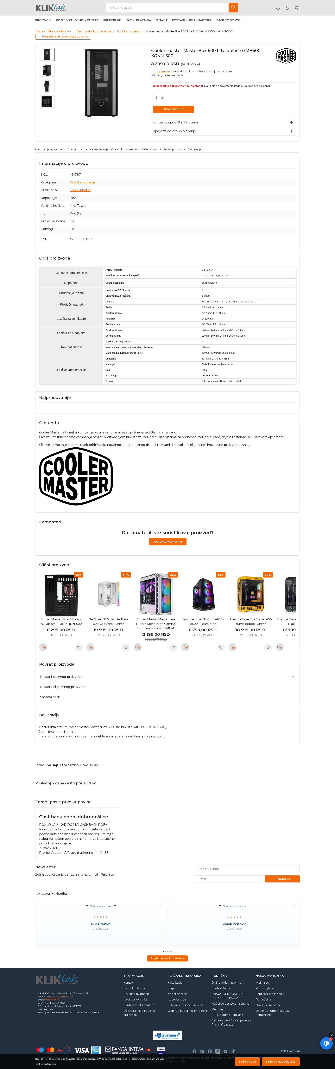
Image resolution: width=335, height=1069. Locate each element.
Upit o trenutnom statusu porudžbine (273, 1013)
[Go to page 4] (169, 951)
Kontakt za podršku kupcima (175, 122)
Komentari (132, 149)
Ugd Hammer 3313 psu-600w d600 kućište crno (203, 621)
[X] (218, 1051)
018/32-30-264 (53, 996)
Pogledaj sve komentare (167, 958)
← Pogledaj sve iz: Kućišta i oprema (63, 36)
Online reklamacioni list (227, 982)
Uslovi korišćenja (134, 988)
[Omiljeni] (278, 8)
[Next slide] (292, 612)
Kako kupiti (175, 982)
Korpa (171, 988)
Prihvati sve (247, 1061)
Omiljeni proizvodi (268, 1005)
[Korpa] (296, 8)
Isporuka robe (177, 999)
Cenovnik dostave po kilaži (185, 1005)
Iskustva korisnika (135, 999)
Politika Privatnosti (136, 994)
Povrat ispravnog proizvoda (61, 677)
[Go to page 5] (171, 951)
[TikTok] (233, 1051)
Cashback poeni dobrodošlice (73, 817)
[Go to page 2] (165, 951)
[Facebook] (194, 1051)
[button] (326, 1043)
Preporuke (112, 20)
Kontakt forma (221, 988)
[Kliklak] (50, 8)
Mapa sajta (219, 1009)
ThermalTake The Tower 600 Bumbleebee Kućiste (251, 621)
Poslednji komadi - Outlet (77, 20)
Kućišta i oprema (128, 31)
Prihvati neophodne (281, 1061)
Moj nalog (262, 982)
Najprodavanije (99, 149)
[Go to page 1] (163, 951)
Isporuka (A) (164, 71)
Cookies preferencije (45, 1064)
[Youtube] (225, 1051)
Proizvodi (43, 20)
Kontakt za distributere (139, 1005)
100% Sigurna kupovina (227, 1015)
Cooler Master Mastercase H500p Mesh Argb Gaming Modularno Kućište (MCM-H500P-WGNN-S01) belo (156, 623)
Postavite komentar (167, 541)
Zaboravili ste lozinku (270, 994)
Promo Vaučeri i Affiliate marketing (66, 853)
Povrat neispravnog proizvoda (63, 687)
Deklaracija (194, 149)
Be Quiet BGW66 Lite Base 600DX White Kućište (108, 621)
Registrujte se (265, 988)
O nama (161, 20)
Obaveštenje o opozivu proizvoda (139, 1013)
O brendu (117, 149)
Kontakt (128, 982)
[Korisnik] (287, 8)
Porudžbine (263, 999)
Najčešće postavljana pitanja (231, 1003)
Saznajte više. (157, 1059)
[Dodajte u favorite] (78, 647)
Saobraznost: (50, 697)
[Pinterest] (210, 1051)
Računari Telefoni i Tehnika (53, 31)
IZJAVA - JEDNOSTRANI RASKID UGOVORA (228, 996)
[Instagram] (202, 1051)
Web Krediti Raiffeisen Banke (187, 1011)
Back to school (229, 20)
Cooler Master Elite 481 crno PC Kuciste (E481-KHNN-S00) (61, 621)
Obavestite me (173, 109)
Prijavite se (282, 879)
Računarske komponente (94, 31)
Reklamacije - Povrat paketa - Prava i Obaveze (231, 1022)
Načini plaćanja (138, 20)
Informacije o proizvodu (50, 149)
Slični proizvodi (151, 149)
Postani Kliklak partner (192, 20)
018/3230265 (67, 996)
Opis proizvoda (77, 149)
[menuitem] (47, 54)
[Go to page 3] (167, 951)
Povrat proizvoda (174, 149)
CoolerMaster (80, 190)
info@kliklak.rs (52, 999)
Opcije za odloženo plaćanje (174, 131)
